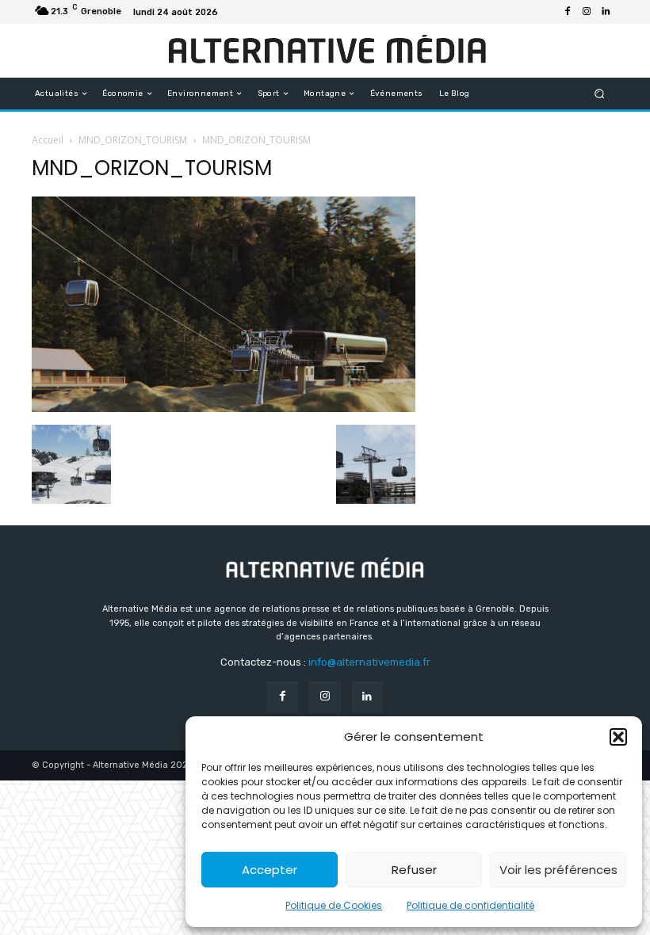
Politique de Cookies (333, 905)
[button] (618, 737)
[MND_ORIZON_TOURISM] (223, 408)
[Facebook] (567, 11)
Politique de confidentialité (470, 905)
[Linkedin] (605, 11)
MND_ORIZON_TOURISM (132, 140)
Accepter (269, 869)
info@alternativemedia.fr (369, 662)
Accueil (47, 140)
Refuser (414, 869)
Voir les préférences (558, 869)
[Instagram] (586, 11)
